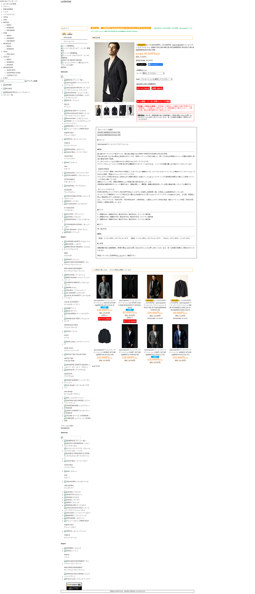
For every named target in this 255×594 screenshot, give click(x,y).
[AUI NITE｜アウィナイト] (74, 214)
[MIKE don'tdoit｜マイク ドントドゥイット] (77, 280)
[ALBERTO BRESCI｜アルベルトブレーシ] (77, 285)
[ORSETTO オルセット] (73, 494)
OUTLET (6, 57)
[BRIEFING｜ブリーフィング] (75, 126)
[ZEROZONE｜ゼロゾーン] (74, 149)
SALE (5, 52)
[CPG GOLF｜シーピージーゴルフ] (77, 513)
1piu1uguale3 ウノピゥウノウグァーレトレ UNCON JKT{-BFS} (105, 303)
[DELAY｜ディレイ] (71, 100)
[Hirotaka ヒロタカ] (71, 497)
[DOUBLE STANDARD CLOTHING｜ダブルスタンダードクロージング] (77, 458)
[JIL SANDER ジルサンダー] (75, 293)
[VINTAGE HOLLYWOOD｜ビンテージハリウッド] (77, 403)
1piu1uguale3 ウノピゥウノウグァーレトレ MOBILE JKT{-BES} (104, 352)
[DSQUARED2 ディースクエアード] (77, 316)
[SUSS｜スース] (70, 331)
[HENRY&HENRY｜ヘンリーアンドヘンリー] (77, 382)
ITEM (5, 33)
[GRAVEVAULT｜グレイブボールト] (77, 222)
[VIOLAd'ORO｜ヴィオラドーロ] (76, 481)
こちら (120, 255)
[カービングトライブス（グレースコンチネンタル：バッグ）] (77, 451)
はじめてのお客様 (9, 4)
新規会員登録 (8, 9)
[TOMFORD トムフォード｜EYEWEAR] (77, 421)
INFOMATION (8, 67)
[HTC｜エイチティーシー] (74, 398)
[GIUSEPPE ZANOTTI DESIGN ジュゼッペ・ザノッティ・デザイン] (77, 367)
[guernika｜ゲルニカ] (72, 217)
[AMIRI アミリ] (70, 308)
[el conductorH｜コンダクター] (76, 204)
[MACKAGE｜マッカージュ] (74, 275)
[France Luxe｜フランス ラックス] (77, 579)
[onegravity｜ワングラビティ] (75, 186)
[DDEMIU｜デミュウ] (71, 502)
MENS (9, 25)
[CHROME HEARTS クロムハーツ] (77, 241)
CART (5, 78)
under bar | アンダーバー (9, 1)
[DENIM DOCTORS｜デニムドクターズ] (77, 321)
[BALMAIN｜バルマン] (72, 244)
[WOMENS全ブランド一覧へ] (75, 441)
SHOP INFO (11, 70)
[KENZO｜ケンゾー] (72, 259)
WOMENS (10, 28)
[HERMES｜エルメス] (72, 548)
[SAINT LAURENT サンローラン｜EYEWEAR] (77, 413)
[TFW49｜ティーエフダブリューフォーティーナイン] (77, 123)
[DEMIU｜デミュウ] (71, 232)
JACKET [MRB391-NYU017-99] (108, 132)
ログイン (6, 6)
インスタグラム (8, 14)
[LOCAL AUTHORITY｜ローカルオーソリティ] (77, 298)
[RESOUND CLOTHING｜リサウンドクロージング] (77, 98)
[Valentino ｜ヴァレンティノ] (75, 290)
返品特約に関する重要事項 (146, 84)
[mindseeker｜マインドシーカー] (76, 173)
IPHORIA (10, 65)
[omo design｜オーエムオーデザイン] (77, 387)
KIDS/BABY (11, 30)
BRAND (6, 22)
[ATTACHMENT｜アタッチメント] (77, 175)
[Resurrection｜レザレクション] (76, 118)
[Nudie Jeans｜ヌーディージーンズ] (77, 344)
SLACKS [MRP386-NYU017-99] (108, 135)
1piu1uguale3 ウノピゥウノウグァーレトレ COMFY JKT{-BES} (130, 352)
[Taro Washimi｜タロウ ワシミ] (76, 229)
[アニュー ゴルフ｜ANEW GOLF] (76, 129)
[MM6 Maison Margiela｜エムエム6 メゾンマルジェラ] (77, 249)
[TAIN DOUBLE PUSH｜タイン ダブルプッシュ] (77, 198)
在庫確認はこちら (141, 70)
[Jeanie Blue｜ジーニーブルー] (76, 152)
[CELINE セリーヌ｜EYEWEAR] (76, 416)
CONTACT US (12, 75)
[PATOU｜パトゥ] (71, 551)
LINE (5, 20)
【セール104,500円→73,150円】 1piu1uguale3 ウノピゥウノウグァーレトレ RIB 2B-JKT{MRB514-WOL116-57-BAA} (180, 305)
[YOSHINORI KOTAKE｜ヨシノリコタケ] (77, 227)
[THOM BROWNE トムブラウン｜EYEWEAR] (77, 408)
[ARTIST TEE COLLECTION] (75, 354)
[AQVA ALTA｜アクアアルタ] (75, 370)
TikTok (5, 17)
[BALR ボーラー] (70, 311)
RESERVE (7, 44)
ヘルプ (5, 12)
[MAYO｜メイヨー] (71, 201)
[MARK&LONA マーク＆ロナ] (75, 111)
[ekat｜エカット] (70, 162)
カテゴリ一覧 (8, 95)
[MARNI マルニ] (70, 288)
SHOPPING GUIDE (13, 73)
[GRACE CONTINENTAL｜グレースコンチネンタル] (77, 446)
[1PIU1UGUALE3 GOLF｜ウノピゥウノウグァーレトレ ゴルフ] (77, 116)
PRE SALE (10, 54)
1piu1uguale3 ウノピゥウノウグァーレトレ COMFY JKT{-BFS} (155, 352)
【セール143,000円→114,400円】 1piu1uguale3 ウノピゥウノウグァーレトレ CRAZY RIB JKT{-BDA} (155, 305)
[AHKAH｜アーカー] (72, 500)
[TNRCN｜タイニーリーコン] (75, 139)
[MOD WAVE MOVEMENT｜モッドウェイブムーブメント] (77, 264)
